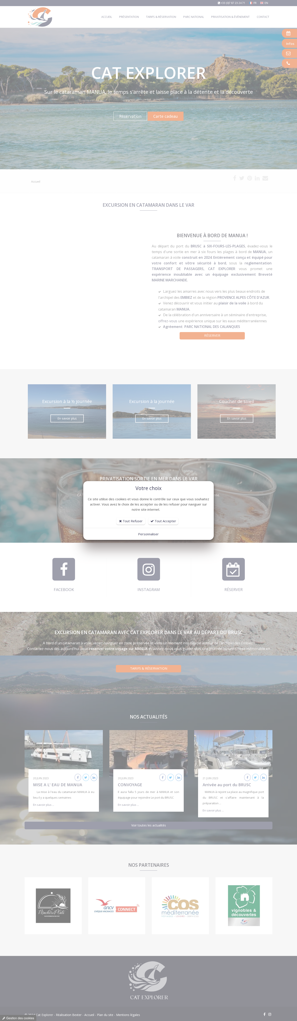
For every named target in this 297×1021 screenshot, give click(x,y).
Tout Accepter (165, 521)
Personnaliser (148, 534)
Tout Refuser (132, 521)
